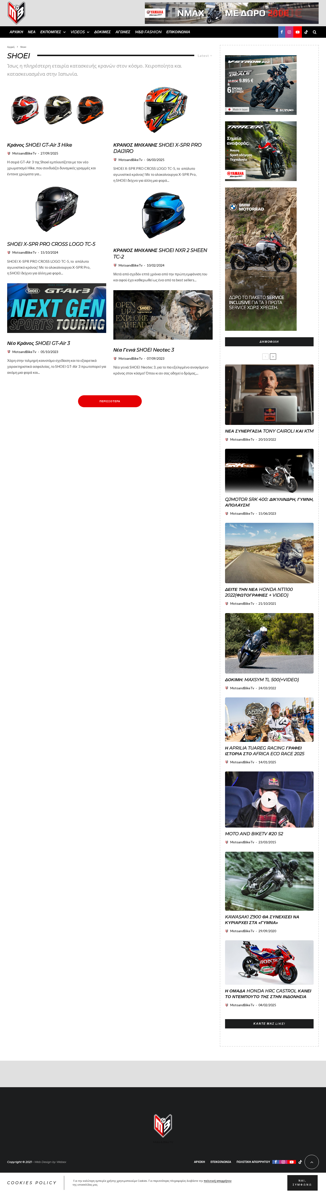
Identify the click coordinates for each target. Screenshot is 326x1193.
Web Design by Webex (50, 1162)
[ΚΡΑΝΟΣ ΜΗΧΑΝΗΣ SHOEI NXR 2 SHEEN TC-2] (162, 215)
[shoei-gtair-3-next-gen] (56, 308)
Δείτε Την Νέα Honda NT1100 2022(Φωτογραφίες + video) (259, 592)
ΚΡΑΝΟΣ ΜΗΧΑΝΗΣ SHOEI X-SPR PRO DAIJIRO (157, 148)
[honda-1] (269, 962)
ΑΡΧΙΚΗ (16, 32)
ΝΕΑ (32, 32)
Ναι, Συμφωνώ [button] (302, 1183)
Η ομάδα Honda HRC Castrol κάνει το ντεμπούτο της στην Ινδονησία (268, 993)
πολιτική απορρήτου (217, 1180)
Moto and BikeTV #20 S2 (254, 833)
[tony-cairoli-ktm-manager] (269, 394)
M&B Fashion (148, 32)
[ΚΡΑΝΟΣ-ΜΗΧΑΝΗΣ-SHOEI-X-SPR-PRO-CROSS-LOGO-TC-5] (56, 209)
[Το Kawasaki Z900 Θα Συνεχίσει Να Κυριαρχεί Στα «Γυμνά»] (269, 881)
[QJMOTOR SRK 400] (269, 471)
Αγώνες (123, 32)
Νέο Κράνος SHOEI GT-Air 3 (38, 343)
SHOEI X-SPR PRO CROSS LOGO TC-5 (51, 244)
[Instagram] (289, 32)
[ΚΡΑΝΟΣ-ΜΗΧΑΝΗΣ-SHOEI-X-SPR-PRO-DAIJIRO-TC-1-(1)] (162, 110)
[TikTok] (306, 32)
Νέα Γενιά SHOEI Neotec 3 (143, 350)
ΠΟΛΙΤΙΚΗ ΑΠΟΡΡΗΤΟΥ (253, 1162)
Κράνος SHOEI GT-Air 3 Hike (39, 145)
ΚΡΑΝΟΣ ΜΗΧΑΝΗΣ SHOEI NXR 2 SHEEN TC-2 (160, 253)
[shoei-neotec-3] (162, 315)
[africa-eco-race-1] (269, 719)
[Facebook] (281, 32)
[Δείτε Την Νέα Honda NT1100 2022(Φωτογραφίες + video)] (269, 553)
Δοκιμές (102, 32)
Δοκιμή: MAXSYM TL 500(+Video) (262, 679)
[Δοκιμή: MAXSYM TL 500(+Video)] (269, 643)
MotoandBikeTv (24, 153)
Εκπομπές (50, 32)
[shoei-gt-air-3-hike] (56, 110)
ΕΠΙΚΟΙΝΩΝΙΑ (178, 32)
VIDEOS (78, 32)
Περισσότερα (110, 401)
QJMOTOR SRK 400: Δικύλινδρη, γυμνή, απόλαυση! (269, 502)
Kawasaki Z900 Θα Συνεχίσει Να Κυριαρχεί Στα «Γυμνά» (262, 919)
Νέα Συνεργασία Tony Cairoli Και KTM (269, 431)
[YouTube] (297, 32)
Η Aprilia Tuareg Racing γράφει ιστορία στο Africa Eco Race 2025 (264, 750)
